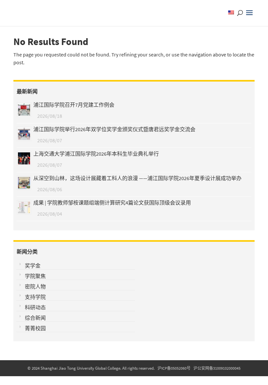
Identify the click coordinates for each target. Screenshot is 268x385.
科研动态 (35, 307)
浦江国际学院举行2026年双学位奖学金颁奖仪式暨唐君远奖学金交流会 (114, 129)
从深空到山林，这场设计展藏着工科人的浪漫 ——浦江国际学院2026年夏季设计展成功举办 (137, 178)
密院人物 (35, 286)
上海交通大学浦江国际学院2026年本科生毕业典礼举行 (96, 153)
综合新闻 (35, 318)
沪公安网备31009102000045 (217, 368)
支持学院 (35, 297)
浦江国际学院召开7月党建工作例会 (73, 104)
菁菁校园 (35, 328)
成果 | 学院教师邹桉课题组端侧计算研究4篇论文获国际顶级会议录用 (112, 202)
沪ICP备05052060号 (174, 368)
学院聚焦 (35, 276)
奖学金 (33, 265)
